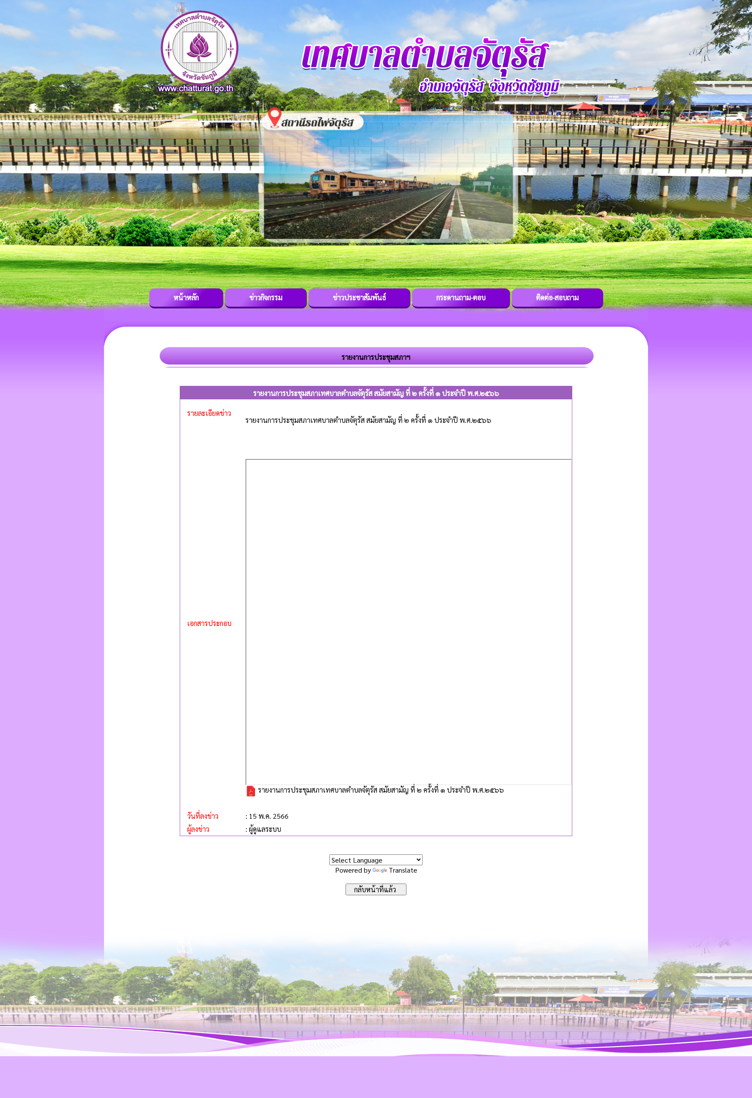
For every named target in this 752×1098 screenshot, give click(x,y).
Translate (403, 869)
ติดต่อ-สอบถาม (557, 297)
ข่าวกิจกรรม (265, 297)
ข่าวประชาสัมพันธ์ (359, 297)
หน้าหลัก (186, 297)
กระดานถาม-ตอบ (461, 297)
